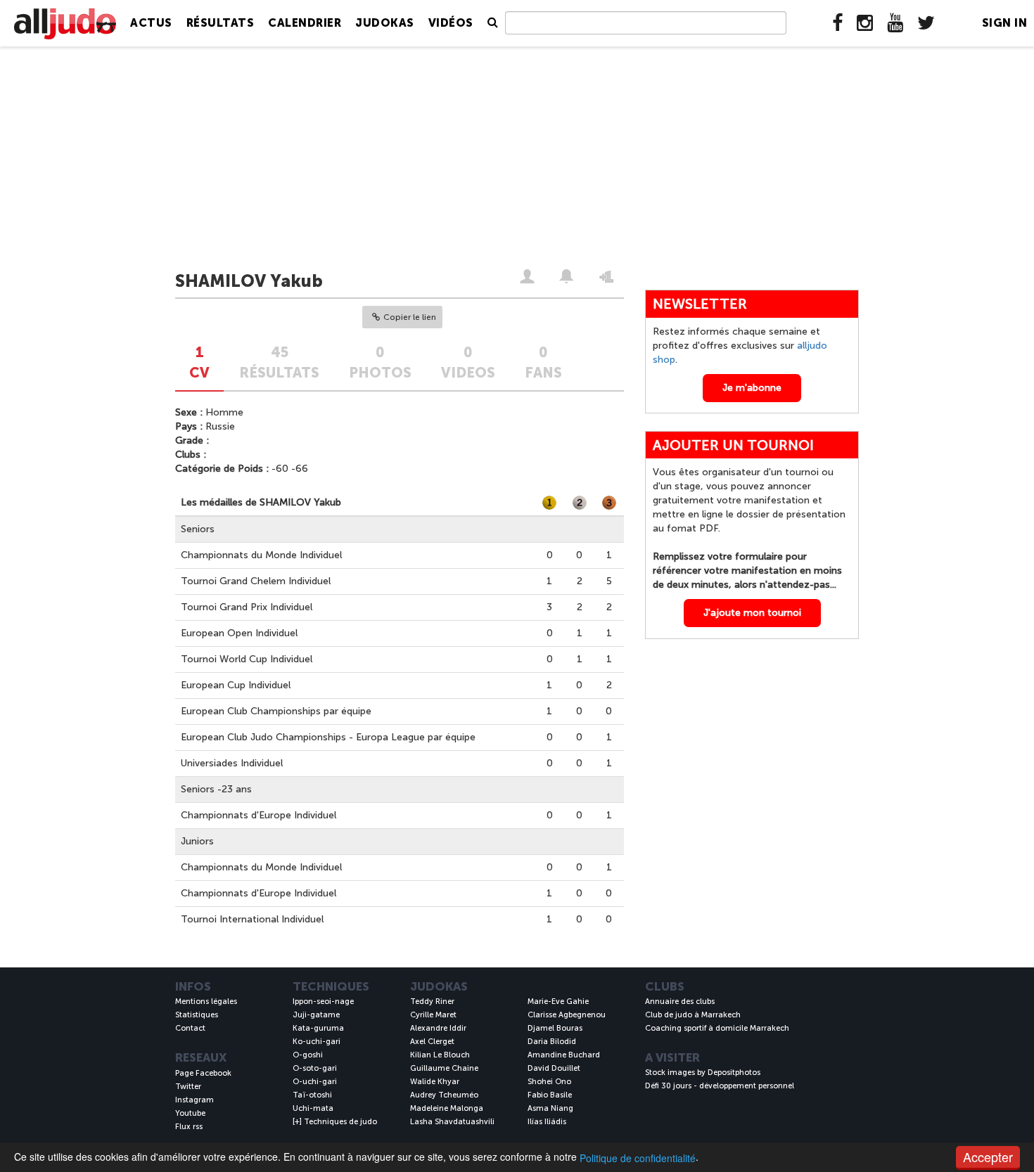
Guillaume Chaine (444, 1068)
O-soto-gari (315, 1068)
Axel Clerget (432, 1041)
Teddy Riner (432, 1001)
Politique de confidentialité (638, 1158)
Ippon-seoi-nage (323, 1001)
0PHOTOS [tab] (380, 362)
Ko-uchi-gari (316, 1041)
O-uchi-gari (315, 1081)
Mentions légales (206, 1001)
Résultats (220, 23)
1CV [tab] (199, 362)
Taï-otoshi (312, 1095)
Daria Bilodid (552, 1041)
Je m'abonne (751, 388)
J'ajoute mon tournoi (752, 613)
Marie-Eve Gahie (558, 1001)
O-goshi (308, 1055)
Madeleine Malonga (446, 1108)
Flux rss (189, 1126)
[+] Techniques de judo (335, 1121)
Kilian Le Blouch (440, 1055)
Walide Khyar (434, 1081)
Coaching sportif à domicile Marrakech (717, 1028)
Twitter (188, 1086)
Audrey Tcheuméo (444, 1095)
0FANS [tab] (543, 362)
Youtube (190, 1113)
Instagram (194, 1100)
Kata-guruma (318, 1028)
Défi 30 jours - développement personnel (719, 1085)
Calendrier (304, 23)
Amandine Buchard (564, 1055)
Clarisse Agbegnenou (567, 1014)
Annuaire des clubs (680, 1001)
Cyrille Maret (433, 1014)
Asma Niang (550, 1108)
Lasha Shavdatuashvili (452, 1121)
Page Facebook (203, 1073)
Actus (151, 23)
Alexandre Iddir (438, 1028)
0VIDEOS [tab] (468, 362)
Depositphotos (734, 1072)
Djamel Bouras (555, 1028)
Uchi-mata (313, 1108)
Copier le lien (409, 317)
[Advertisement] (517, 159)
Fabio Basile (550, 1095)
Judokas (384, 23)
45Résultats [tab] (279, 362)
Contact (190, 1028)
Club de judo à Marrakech (693, 1014)
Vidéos (450, 23)
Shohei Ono (549, 1081)
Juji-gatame (316, 1014)
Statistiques (196, 1014)
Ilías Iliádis (547, 1121)
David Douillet (554, 1068)
